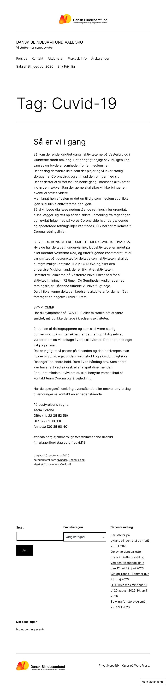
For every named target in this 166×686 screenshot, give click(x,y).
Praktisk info (77, 58)
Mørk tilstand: (150, 681)
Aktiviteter (56, 58)
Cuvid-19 (65, 464)
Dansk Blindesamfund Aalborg (49, 42)
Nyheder (62, 459)
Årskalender (100, 58)
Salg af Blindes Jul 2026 (34, 66)
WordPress (141, 665)
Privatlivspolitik (109, 665)
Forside (21, 58)
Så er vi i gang (60, 141)
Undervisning (77, 459)
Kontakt (37, 58)
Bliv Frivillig (66, 66)
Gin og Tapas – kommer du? (130, 574)
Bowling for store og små (128, 601)
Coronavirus (51, 464)
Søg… (20, 527)
